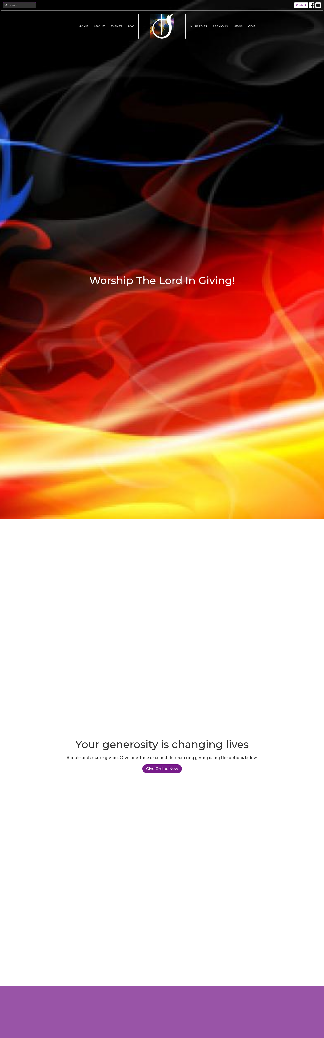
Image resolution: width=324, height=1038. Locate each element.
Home (83, 26)
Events (116, 26)
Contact (301, 5)
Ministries (198, 26)
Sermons (220, 26)
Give (251, 26)
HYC (131, 26)
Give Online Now (162, 768)
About (99, 26)
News (238, 26)
